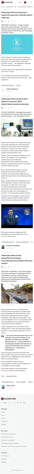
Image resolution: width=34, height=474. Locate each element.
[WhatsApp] (5, 21)
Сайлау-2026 (9, 6)
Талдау (3, 418)
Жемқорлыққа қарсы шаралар (9, 443)
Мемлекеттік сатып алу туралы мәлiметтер (13, 446)
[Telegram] (8, 21)
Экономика (4, 421)
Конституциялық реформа (25, 6)
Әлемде (3, 424)
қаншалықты (5, 370)
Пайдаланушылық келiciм (8, 434)
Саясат (3, 415)
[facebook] (11, 402)
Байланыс (4, 459)
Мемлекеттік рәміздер (7, 440)
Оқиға (18, 85)
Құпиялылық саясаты (7, 437)
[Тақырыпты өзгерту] (26, 2)
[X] (14, 21)
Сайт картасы (5, 456)
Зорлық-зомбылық (22, 242)
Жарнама (3, 462)
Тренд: (3, 6)
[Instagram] (2, 21)
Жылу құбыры (21, 382)
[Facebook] (11, 21)
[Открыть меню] (31, 2)
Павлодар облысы (8, 85)
